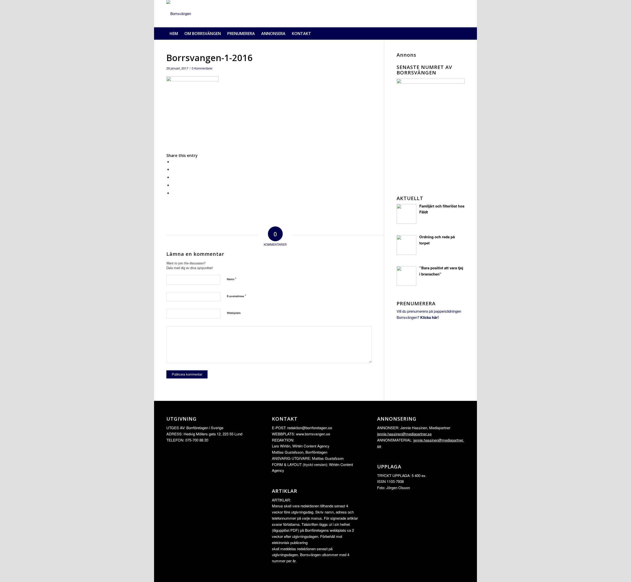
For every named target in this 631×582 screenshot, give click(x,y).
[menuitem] (173, 33)
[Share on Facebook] (173, 161)
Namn (231, 278)
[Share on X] (173, 169)
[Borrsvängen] (178, 13)
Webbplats (234, 313)
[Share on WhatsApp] (173, 177)
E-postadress (236, 295)
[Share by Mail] (173, 192)
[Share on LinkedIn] (173, 185)
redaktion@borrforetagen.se (309, 427)
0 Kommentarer (202, 68)
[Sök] (461, 33)
